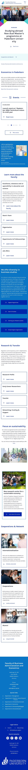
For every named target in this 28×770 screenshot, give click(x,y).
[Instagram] (7, 738)
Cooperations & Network (7, 57)
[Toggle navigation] (16, 57)
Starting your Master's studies (15, 320)
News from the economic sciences (9, 89)
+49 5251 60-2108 (14, 684)
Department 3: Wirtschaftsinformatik (14, 702)
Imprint (9, 727)
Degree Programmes (13, 302)
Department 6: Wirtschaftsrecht (13, 708)
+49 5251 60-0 (14, 753)
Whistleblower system (15, 730)
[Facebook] (11, 738)
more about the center (14, 514)
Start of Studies (12, 311)
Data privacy (20, 727)
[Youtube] (20, 738)
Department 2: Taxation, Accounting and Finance (15, 699)
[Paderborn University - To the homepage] (3, 2)
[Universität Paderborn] (14, 761)
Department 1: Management (12, 696)
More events (16, 132)
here (14, 443)
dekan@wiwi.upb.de (14, 688)
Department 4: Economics (11, 704)
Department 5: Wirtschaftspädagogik (14, 706)
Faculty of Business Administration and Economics (13, 2)
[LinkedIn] (16, 738)
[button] (7, 17)
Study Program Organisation (15, 329)
